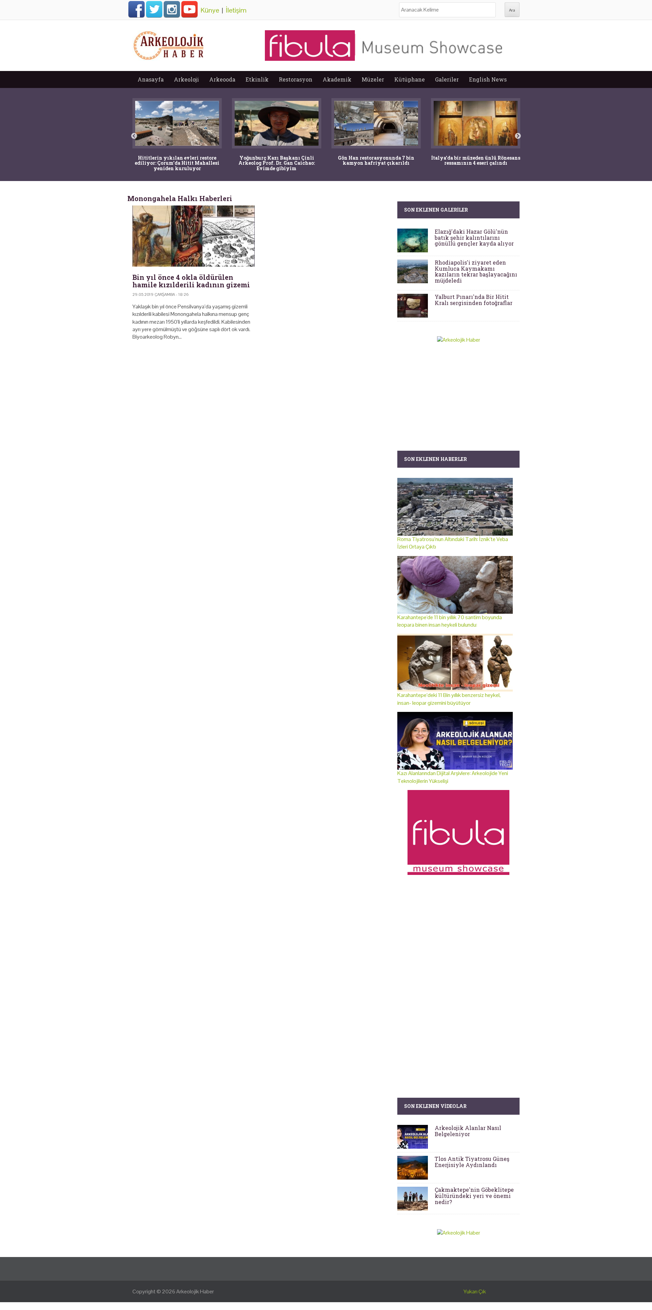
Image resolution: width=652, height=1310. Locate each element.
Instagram (172, 9)
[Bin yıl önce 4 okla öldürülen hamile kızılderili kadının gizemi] (193, 236)
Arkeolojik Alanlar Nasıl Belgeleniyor (468, 1130)
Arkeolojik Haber (195, 1291)
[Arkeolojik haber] (169, 44)
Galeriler (447, 79)
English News (488, 79)
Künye (210, 10)
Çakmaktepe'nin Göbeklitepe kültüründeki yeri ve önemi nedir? (474, 1195)
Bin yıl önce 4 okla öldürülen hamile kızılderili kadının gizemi (191, 281)
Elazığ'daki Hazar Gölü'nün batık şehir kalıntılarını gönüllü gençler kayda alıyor (474, 237)
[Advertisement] (260, 404)
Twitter (154, 9)
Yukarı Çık (475, 1291)
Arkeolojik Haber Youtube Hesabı (189, 9)
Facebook (136, 9)
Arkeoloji (186, 79)
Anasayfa (151, 79)
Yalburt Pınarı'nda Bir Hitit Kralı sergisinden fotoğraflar (473, 299)
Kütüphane (409, 79)
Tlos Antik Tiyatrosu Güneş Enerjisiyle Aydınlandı (472, 1161)
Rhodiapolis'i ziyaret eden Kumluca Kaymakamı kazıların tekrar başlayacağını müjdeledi (476, 271)
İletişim (236, 10)
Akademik (337, 79)
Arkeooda (222, 79)
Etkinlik (257, 79)
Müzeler (373, 79)
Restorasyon (295, 79)
